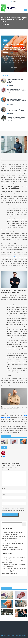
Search (24, 524)
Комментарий (5, 469)
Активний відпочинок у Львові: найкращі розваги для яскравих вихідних (15, 81)
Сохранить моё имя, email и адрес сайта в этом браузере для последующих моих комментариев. (14, 509)
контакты (24, 635)
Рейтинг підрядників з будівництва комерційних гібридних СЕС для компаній (16, 119)
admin (3, 456)
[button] (25, 10)
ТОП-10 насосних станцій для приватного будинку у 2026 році (15, 109)
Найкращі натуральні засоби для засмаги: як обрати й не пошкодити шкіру (14, 48)
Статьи (5, 40)
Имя (3, 488)
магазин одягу (12, 256)
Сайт (3, 500)
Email (3, 494)
